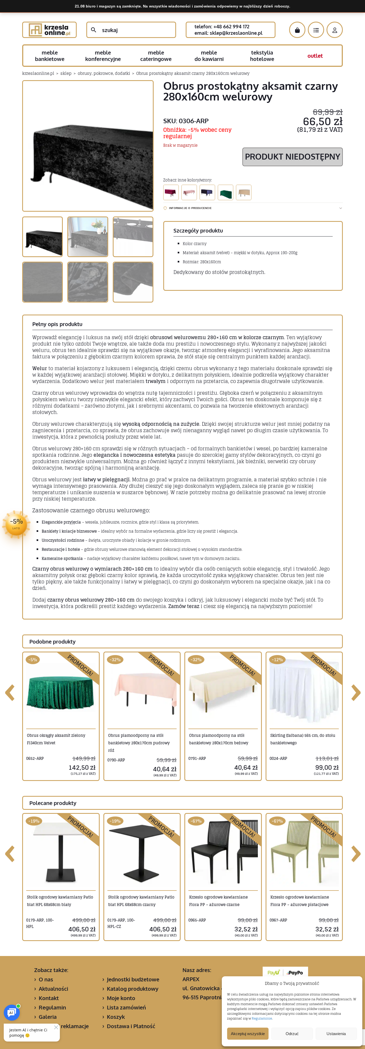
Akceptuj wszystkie (248, 1033)
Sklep (66, 73)
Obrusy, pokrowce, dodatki (104, 73)
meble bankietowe (49, 55)
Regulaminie (262, 1018)
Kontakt (49, 997)
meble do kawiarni (209, 55)
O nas (46, 979)
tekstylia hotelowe (262, 55)
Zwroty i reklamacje (64, 1026)
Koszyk (116, 1016)
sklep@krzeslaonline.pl (236, 33)
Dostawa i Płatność (131, 1026)
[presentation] (10, 690)
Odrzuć (292, 1033)
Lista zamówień (126, 1007)
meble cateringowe (156, 55)
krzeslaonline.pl (38, 73)
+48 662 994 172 (231, 26)
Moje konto (121, 997)
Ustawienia (336, 1033)
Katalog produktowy (132, 988)
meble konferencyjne (103, 55)
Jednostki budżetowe (133, 979)
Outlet (315, 55)
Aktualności (53, 988)
